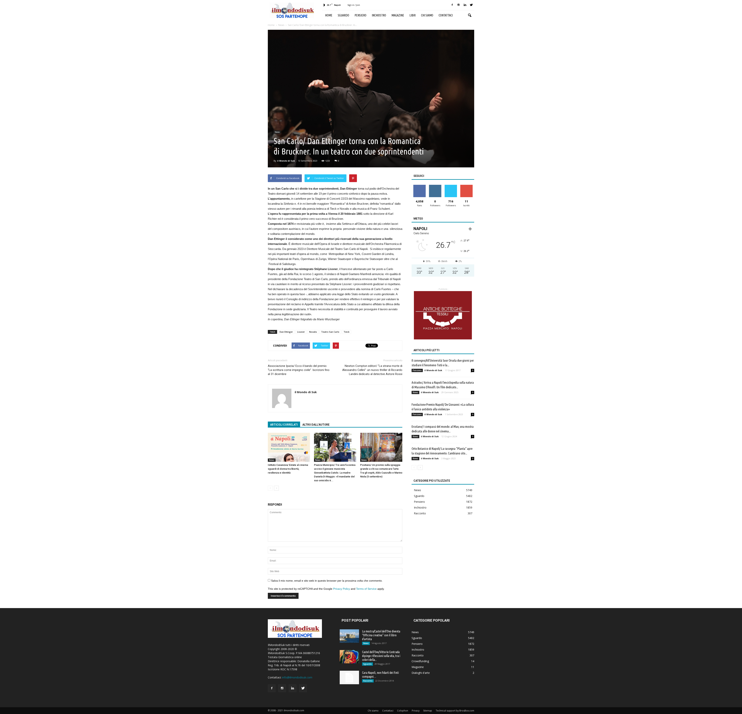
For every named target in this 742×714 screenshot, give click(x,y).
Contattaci (446, 15)
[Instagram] (458, 5)
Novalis (313, 331)
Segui (435, 186)
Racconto (420, 513)
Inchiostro (379, 15)
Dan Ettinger (286, 331)
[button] (469, 15)
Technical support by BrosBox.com (455, 710)
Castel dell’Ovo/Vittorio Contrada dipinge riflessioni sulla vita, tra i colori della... (381, 655)
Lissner (301, 331)
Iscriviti (466, 186)
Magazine (397, 15)
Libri (412, 15)
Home (328, 15)
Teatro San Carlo (330, 331)
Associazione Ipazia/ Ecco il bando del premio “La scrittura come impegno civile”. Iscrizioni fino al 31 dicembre (298, 370)
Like (419, 186)
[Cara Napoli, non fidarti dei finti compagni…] (349, 677)
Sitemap (427, 710)
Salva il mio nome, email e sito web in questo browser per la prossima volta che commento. (327, 580)
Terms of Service (366, 588)
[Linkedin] (465, 5)
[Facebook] (452, 5)
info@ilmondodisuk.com (297, 677)
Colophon (402, 710)
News (277, 132)
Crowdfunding (420, 661)
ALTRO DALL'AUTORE (315, 424)
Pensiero (360, 15)
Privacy (416, 710)
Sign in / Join (353, 4)
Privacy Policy (341, 588)
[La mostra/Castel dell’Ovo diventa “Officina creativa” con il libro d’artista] (349, 636)
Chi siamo (427, 15)
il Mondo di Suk (286, 160)
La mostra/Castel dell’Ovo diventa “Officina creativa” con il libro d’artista (381, 635)
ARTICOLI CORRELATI (284, 424)
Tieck (346, 331)
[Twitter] (471, 5)
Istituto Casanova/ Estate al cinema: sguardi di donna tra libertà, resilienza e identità (288, 469)
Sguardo (343, 15)
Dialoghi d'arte (421, 673)
